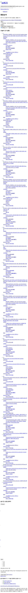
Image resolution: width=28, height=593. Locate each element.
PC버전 (5, 586)
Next (2, 559)
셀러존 (12, 586)
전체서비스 (17, 586)
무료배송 (4, 23)
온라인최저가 (10, 23)
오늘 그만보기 (3, 574)
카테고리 (3, 9)
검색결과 (11, 20)
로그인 (2, 586)
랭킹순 (7, 26)
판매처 (22, 23)
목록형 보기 (4, 27)
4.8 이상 (18, 23)
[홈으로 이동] (4, 3)
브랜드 (2, 24)
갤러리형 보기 (12, 27)
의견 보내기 (9, 574)
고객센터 (9, 586)
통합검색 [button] (5, 11)
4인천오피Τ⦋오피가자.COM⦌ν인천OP (8, 6)
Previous (2, 504)
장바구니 (7, 9)
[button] (7, 8)
